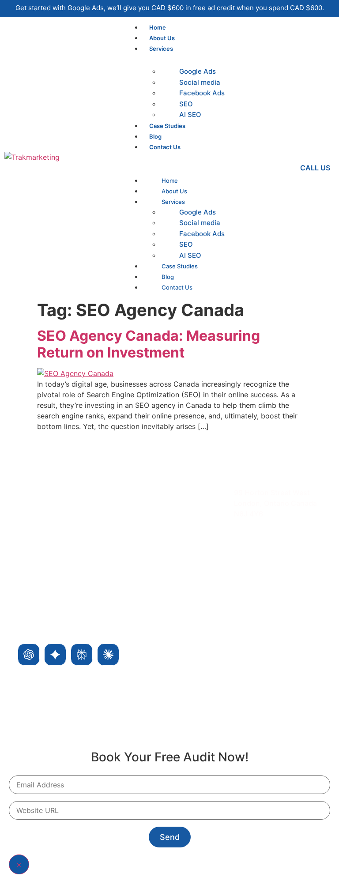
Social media (199, 82)
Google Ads (197, 71)
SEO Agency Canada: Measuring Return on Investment (148, 344)
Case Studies (167, 125)
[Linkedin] (287, 573)
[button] (204, 157)
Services (161, 48)
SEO (186, 104)
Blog (155, 136)
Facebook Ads (202, 93)
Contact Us (165, 147)
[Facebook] (244, 573)
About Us (162, 37)
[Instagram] (265, 573)
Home (157, 27)
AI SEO (190, 114)
